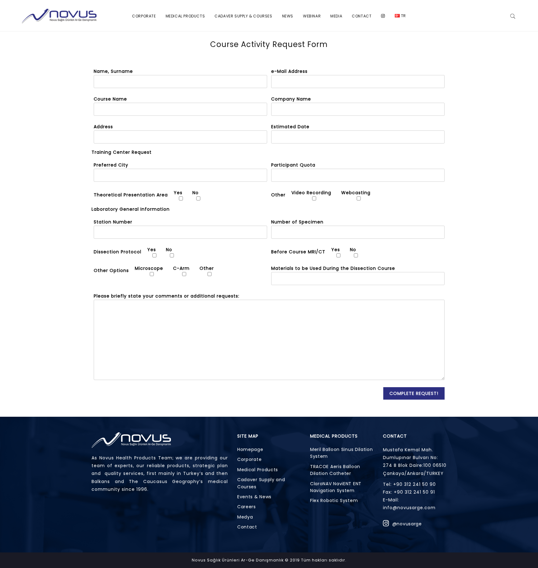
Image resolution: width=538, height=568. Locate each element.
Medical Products (185, 16)
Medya (245, 517)
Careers (246, 507)
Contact (361, 16)
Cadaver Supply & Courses (243, 16)
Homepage (250, 449)
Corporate (144, 16)
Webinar (312, 16)
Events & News (254, 497)
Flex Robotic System (334, 500)
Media (336, 16)
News (287, 16)
